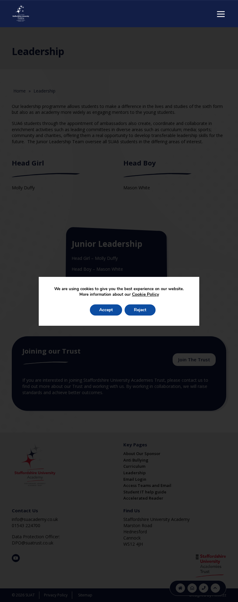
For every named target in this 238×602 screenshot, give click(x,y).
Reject (140, 310)
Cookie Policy (145, 294)
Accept (106, 310)
